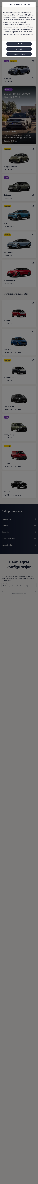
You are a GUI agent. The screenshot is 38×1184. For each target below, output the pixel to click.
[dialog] (19, 592)
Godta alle (19, 44)
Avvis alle (19, 49)
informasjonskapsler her (24, 34)
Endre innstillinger (19, 54)
